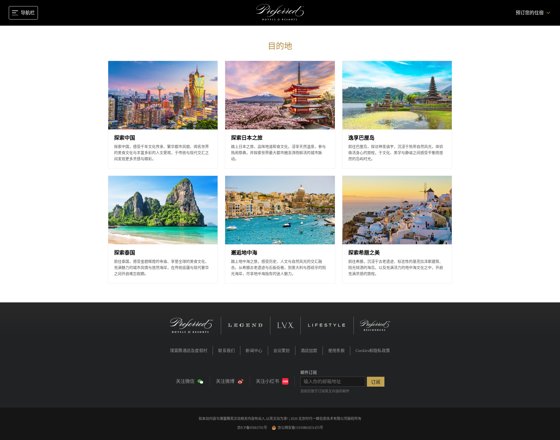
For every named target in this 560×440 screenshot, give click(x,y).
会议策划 (281, 350)
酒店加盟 (309, 350)
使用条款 (336, 350)
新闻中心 (254, 350)
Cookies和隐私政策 (373, 350)
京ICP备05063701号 (252, 428)
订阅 (375, 382)
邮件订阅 (308, 372)
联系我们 (226, 350)
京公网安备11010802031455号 (300, 428)
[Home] (280, 13)
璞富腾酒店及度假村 (189, 350)
